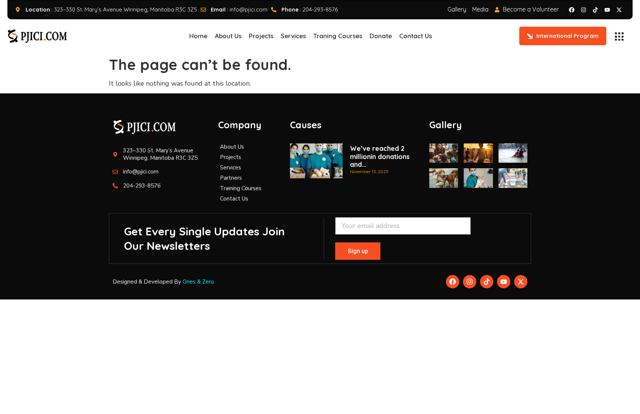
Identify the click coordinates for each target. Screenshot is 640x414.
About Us (228, 36)
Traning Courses (337, 36)
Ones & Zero (198, 281)
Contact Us (415, 36)
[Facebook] (571, 9)
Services (293, 36)
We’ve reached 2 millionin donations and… (380, 156)
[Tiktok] (595, 9)
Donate (381, 36)
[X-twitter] (619, 9)
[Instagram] (583, 9)
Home (198, 36)
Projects (261, 36)
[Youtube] (607, 9)
